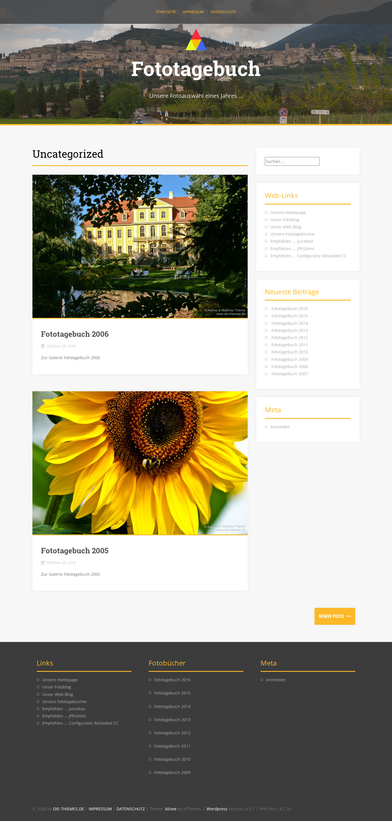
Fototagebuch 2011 (289, 344)
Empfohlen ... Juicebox (291, 241)
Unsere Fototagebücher (292, 234)
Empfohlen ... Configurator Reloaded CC (308, 255)
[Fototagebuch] (196, 39)
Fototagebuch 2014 (289, 323)
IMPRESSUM (101, 809)
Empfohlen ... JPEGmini (292, 248)
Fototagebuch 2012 (289, 337)
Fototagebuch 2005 (74, 550)
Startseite (166, 11)
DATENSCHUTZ (131, 809)
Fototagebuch (196, 68)
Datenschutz (223, 11)
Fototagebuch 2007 (289, 373)
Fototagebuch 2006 (75, 334)
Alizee (170, 809)
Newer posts (332, 616)
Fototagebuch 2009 (289, 359)
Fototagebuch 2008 (289, 366)
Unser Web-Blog (285, 226)
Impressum (193, 11)
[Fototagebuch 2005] (140, 462)
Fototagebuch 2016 (289, 308)
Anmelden (280, 426)
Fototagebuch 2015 (289, 315)
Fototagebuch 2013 (289, 330)
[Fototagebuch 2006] (140, 246)
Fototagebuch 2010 (289, 352)
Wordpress (218, 809)
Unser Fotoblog (284, 219)
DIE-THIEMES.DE (69, 809)
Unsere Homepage (288, 212)
